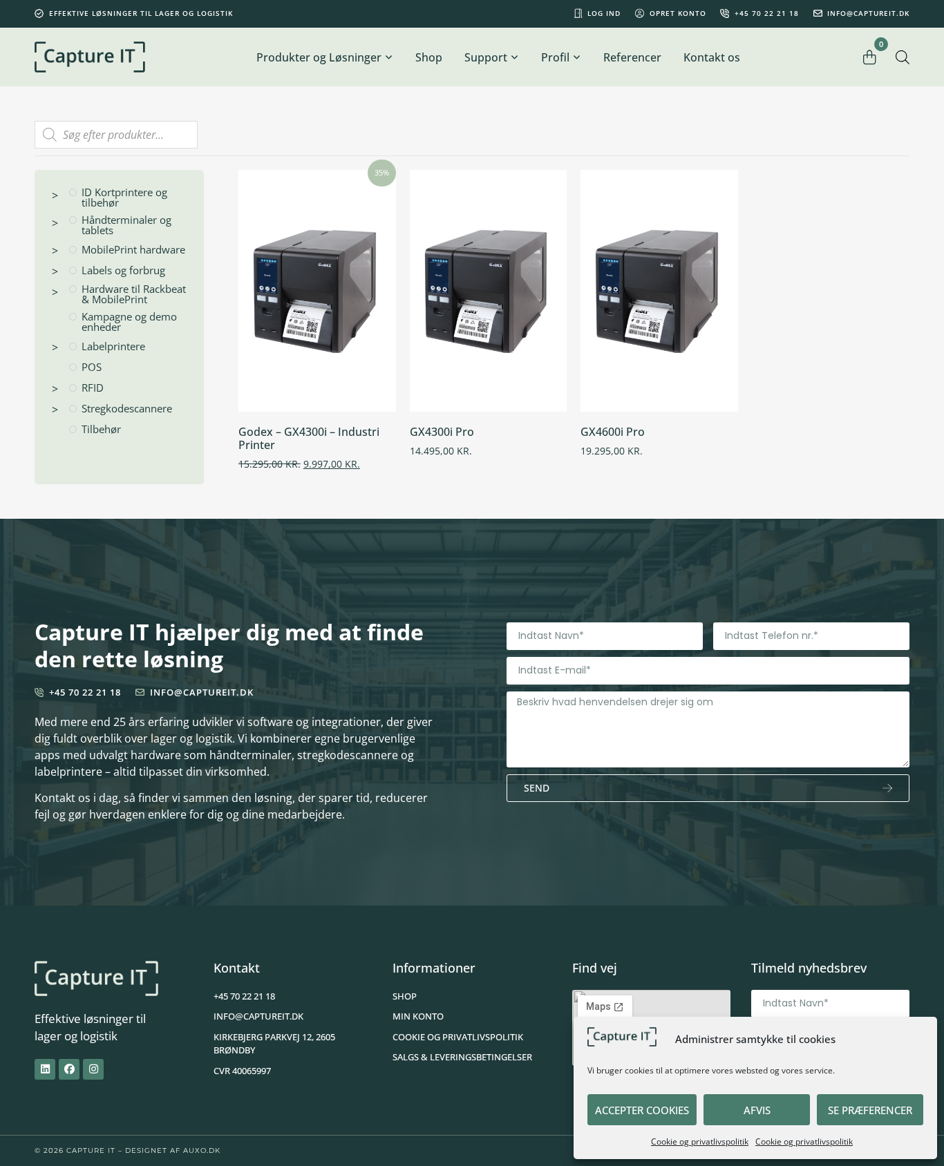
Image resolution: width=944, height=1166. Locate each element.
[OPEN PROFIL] (577, 57)
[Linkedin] (45, 1069)
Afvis (757, 1110)
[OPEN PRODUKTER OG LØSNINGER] (389, 57)
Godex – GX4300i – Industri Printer (308, 438)
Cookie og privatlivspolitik (699, 1141)
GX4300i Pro (442, 431)
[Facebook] (69, 1069)
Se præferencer (870, 1110)
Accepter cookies (642, 1110)
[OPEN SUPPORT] (515, 57)
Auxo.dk (201, 1150)
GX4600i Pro (612, 431)
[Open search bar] (902, 57)
